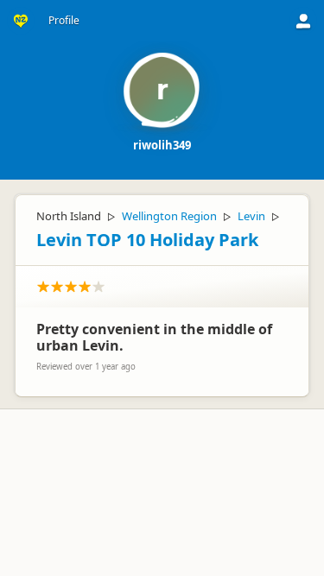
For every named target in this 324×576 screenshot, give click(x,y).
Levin (251, 216)
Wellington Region (169, 216)
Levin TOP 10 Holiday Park (147, 239)
